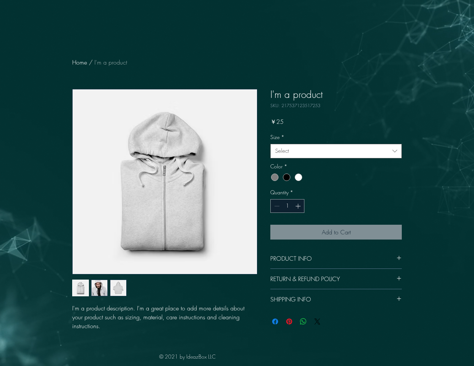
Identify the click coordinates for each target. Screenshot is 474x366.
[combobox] (336, 151)
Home (79, 62)
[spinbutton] (287, 206)
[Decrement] (276, 206)
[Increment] (298, 206)
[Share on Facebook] (275, 321)
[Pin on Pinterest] (289, 321)
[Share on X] (317, 321)
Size (277, 137)
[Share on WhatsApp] (303, 321)
